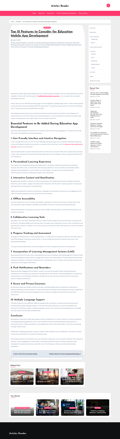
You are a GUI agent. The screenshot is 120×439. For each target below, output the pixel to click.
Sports (93, 43)
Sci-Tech (92, 72)
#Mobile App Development (74, 45)
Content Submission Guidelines (66, 13)
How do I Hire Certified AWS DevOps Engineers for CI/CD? (22, 412)
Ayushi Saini (18, 379)
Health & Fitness (95, 81)
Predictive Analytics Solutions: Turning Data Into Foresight (96, 125)
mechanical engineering (22, 408)
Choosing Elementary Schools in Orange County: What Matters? (72, 379)
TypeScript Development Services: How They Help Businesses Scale (96, 114)
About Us (41, 13)
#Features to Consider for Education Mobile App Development (43, 45)
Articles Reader (60, 6)
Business (93, 28)
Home (34, 13)
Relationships (95, 64)
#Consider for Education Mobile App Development (42, 43)
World (91, 76)
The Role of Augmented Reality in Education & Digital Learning (22, 376)
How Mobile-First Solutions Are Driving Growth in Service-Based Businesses (99, 134)
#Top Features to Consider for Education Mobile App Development (30, 47)
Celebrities (94, 39)
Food (92, 57)
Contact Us (50, 13)
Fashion (93, 54)
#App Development (21, 43)
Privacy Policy (83, 13)
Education (47, 27)
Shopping (94, 61)
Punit (66, 381)
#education (69, 43)
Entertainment (94, 36)
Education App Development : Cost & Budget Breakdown (47, 376)
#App (14, 43)
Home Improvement (96, 47)
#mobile (64, 45)
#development (61, 43)
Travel (93, 68)
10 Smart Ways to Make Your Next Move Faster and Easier (47, 412)
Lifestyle (92, 51)
